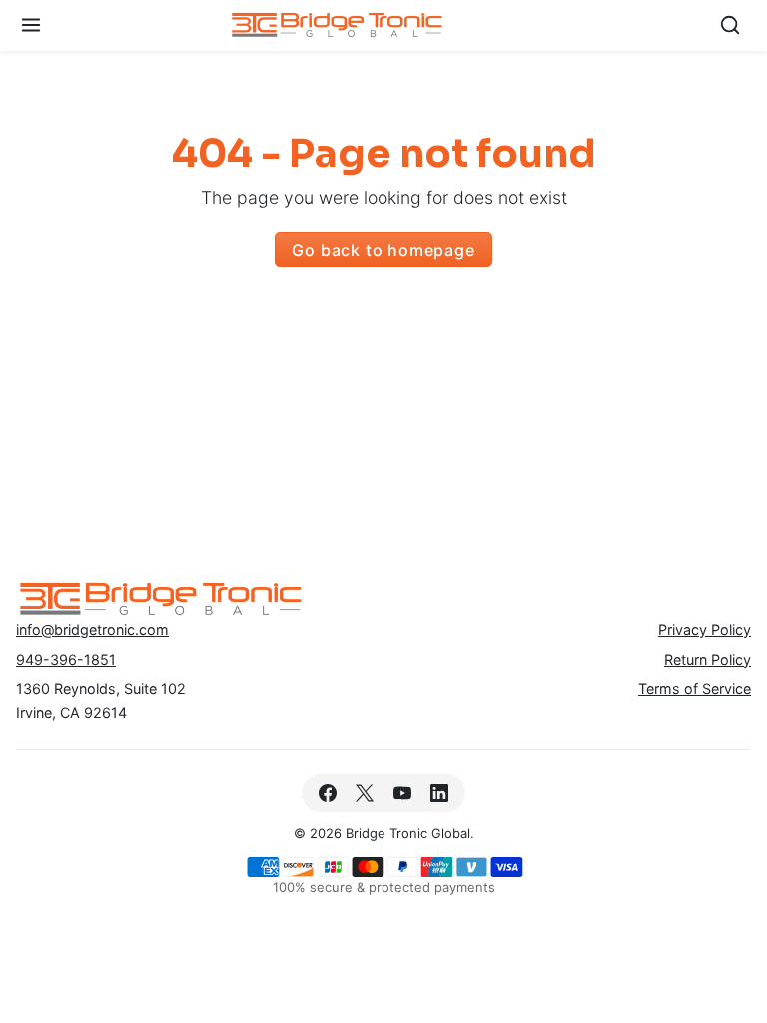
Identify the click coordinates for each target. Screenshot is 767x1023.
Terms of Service (694, 688)
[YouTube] (402, 792)
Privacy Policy (704, 629)
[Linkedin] (438, 792)
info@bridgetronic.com (92, 629)
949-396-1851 (66, 659)
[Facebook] (328, 792)
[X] (365, 792)
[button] (31, 25)
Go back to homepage (383, 250)
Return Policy (707, 659)
